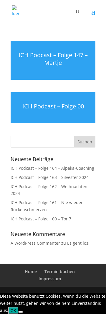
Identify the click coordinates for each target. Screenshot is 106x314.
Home (31, 271)
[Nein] (20, 312)
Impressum (50, 278)
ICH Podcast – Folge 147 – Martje (53, 59)
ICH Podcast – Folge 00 (53, 106)
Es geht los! (78, 243)
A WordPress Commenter (35, 243)
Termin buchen (59, 271)
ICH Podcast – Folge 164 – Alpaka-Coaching (52, 168)
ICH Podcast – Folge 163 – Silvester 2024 (50, 177)
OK (13, 310)
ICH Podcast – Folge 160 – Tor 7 (41, 219)
